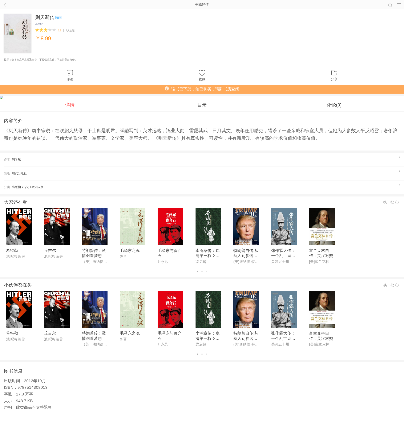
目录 (202, 105)
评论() (334, 105)
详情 (69, 105)
